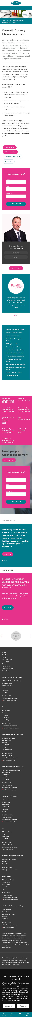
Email (7, 186)
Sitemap (18, 964)
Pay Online (8, 161)
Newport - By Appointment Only (12, 734)
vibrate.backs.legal (9, 822)
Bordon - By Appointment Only (12, 677)
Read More (7, 554)
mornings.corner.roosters (10, 899)
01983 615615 (7, 842)
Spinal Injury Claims (12, 375)
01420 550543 (8, 400)
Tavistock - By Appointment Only (12, 855)
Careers (4, 664)
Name (8, 179)
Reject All (23, 1006)
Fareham (5, 707)
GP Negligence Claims (13, 344)
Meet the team (16, 268)
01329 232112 (7, 723)
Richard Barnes (16, 246)
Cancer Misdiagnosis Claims (15, 329)
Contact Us (5, 671)
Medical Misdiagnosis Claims (15, 356)
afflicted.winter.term (9, 790)
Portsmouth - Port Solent (10, 796)
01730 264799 (7, 783)
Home (3, 20)
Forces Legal (24, 962)
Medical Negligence (18, 20)
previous (1, 636)
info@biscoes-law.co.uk (10, 698)
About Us (5, 655)
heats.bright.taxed (8, 927)
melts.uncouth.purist (9, 760)
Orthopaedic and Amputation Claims (15, 368)
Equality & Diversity (14, 962)
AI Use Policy (22, 960)
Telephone (9, 193)
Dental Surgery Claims (13, 335)
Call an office (10, 152)
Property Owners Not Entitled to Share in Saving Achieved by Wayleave (15, 581)
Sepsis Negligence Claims (14, 372)
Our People (5, 661)
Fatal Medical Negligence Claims (14, 340)
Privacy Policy (13, 960)
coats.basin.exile (8, 849)
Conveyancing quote (12, 156)
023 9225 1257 (7, 892)
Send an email (10, 147)
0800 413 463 (8, 430)
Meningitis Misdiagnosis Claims (13, 360)
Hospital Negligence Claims (14, 353)
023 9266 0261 (8, 420)
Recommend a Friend (8, 964)
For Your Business (7, 659)
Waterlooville (6, 876)
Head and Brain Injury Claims (15, 350)
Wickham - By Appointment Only (12, 906)
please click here (14, 1000)
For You (9, 20)
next (30, 636)
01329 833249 (8, 440)
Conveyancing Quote (8, 668)
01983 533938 (8, 409)
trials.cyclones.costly (9, 700)
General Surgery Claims (13, 347)
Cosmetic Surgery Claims (9, 22)
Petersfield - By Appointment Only (13, 766)
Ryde (3, 828)
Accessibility (6, 957)
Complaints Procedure (17, 957)
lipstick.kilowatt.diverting (11, 728)
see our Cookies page (21, 996)
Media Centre (6, 666)
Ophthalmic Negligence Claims (15, 364)
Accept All (9, 1006)
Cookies (4, 962)
